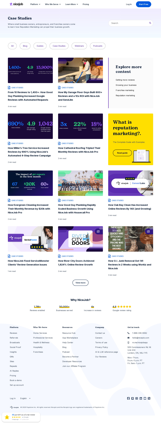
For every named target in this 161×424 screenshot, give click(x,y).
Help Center (67, 342)
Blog (25, 46)
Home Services (40, 333)
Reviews (13, 333)
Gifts (12, 356)
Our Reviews (101, 356)
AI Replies (14, 371)
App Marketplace (70, 338)
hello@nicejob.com (140, 338)
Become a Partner (70, 356)
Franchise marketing (125, 90)
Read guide (122, 153)
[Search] (150, 23)
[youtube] (145, 398)
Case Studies (59, 46)
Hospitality (38, 347)
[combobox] (131, 23)
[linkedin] (141, 398)
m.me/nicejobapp (140, 342)
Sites (12, 361)
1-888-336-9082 (139, 333)
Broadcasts (15, 342)
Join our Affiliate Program (74, 366)
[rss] (149, 398)
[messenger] (132, 398)
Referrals (14, 338)
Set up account (17, 385)
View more (80, 283)
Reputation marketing (125, 95)
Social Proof (15, 347)
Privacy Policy (101, 347)
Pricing (13, 375)
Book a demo (16, 380)
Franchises (38, 352)
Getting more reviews (125, 80)
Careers (98, 338)
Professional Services (43, 338)
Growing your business (126, 85)
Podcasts (97, 46)
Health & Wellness (41, 342)
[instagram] (137, 398)
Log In (129, 4)
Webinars (79, 46)
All (12, 46)
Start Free (143, 4)
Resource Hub (68, 333)
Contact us (100, 333)
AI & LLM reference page (106, 352)
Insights (13, 352)
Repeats (13, 366)
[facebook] (128, 398)
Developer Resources (72, 361)
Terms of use (101, 342)
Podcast (66, 352)
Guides (40, 46)
